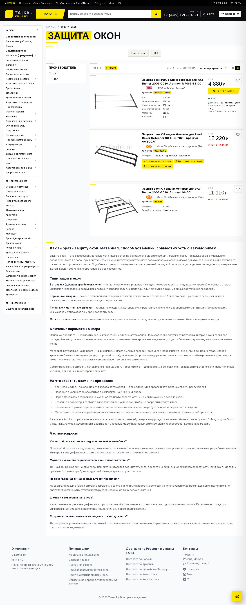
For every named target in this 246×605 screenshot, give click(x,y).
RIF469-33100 (162, 92)
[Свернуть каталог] (37, 30)
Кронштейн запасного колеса (19, 203)
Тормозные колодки (18, 74)
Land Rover (138, 53)
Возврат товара (79, 559)
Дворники (12, 92)
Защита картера (16, 50)
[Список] (237, 68)
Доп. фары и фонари (18, 252)
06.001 (158, 201)
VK (119, 3)
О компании (220, 3)
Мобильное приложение (84, 554)
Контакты (236, 3)
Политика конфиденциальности (88, 574)
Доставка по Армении (140, 564)
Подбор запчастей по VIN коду (73, 3)
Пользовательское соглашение (89, 569)
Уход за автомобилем (19, 153)
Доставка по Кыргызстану (142, 579)
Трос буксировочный (18, 238)
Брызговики (13, 88)
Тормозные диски (16, 69)
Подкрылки (12, 130)
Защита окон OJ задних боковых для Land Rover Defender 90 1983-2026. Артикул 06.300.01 (172, 137)
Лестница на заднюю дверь (22, 289)
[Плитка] (232, 68)
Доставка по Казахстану (141, 574)
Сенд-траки (13, 271)
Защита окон (13, 242)
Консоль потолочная (18, 285)
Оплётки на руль (15, 125)
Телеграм (193, 569)
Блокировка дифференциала (22, 266)
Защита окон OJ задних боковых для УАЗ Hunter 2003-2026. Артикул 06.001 (171, 190)
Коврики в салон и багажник (17, 62)
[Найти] (156, 14)
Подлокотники (14, 106)
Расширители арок (17, 196)
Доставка (24, 3)
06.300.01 (160, 151)
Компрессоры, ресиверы (20, 280)
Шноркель (12, 257)
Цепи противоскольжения (21, 275)
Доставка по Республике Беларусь (148, 569)
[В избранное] (237, 80)
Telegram (99, 3)
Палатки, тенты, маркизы (20, 261)
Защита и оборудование (20, 308)
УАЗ (155, 53)
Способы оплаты (42, 3)
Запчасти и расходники (21, 36)
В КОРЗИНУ (225, 91)
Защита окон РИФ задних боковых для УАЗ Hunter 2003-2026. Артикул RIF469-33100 (172, 81)
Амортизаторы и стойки (20, 83)
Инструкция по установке (158, 161)
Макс (112, 3)
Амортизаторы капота (19, 102)
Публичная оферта (80, 564)
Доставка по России (139, 558)
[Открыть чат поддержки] (237, 596)
